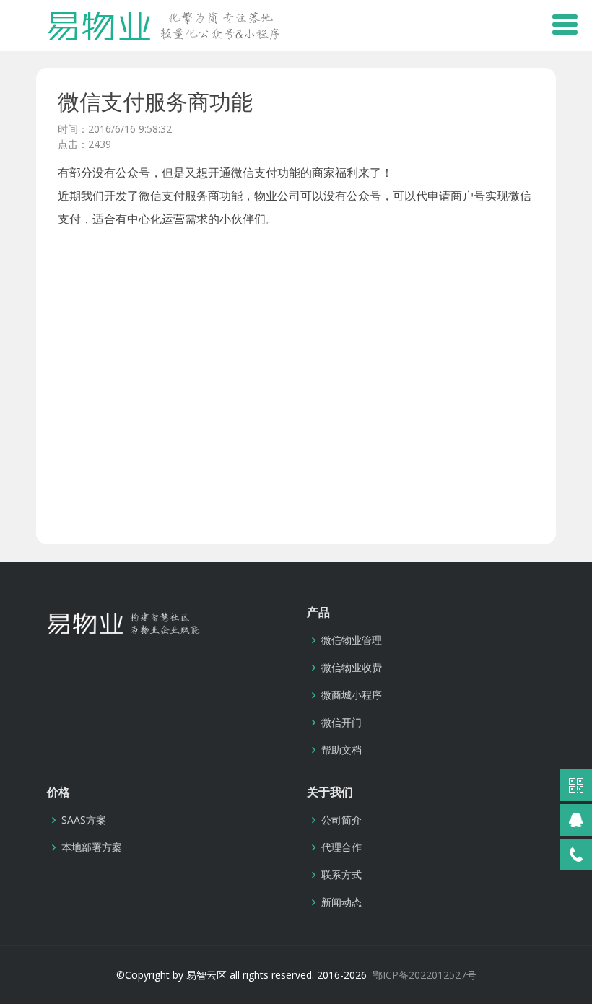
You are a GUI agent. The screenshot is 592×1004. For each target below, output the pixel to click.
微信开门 (341, 722)
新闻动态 (341, 902)
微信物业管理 (351, 640)
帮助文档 (341, 750)
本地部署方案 (91, 847)
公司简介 (341, 820)
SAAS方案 (83, 820)
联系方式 (341, 875)
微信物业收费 (351, 668)
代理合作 (341, 847)
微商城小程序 (351, 695)
